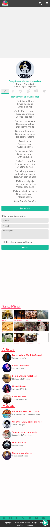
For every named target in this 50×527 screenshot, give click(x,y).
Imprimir (26, 208)
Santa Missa (11, 306)
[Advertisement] (25, 32)
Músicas (8, 405)
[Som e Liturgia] (5, 3)
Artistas (8, 349)
